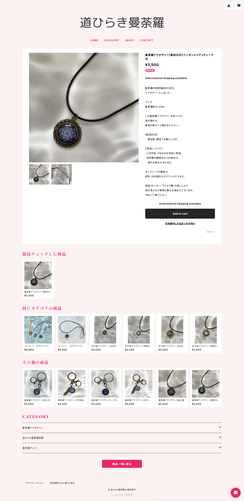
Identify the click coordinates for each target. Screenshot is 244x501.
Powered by (118, 495)
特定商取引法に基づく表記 (62, 483)
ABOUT (129, 40)
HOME (94, 40)
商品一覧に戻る (122, 464)
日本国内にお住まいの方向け (180, 223)
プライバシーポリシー (35, 483)
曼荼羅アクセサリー (32, 427)
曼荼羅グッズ (29, 448)
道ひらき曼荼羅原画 (33, 437)
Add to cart (180, 213)
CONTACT (147, 40)
